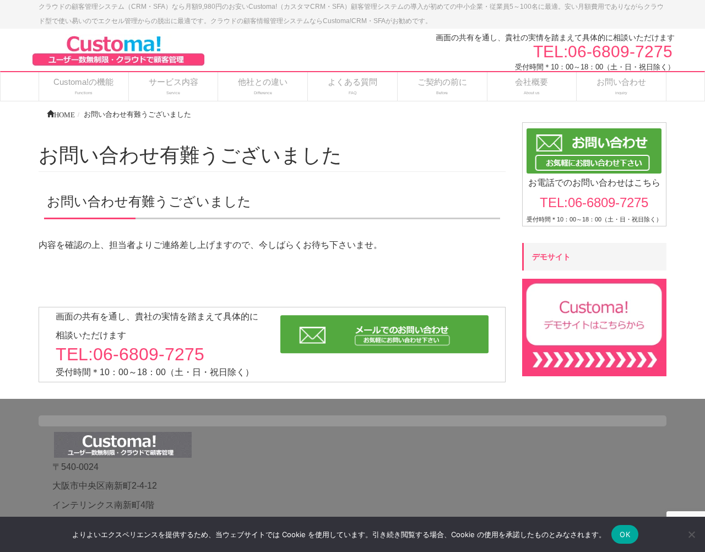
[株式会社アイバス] (118, 50)
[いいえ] (691, 534)
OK (625, 534)
